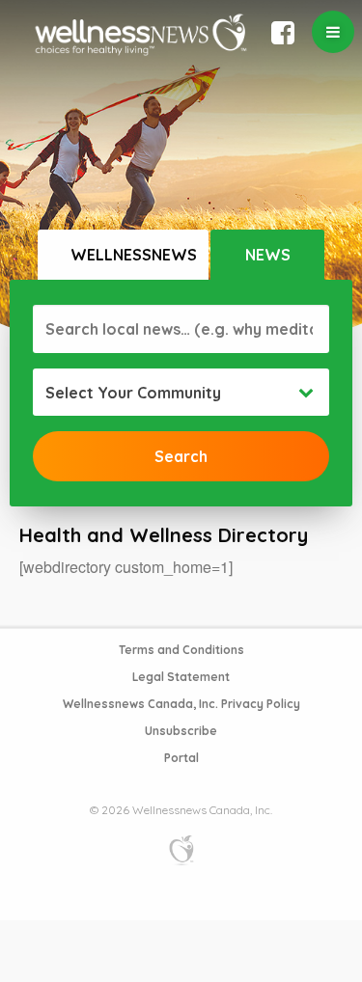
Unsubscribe (181, 730)
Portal (181, 757)
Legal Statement (181, 676)
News (268, 254)
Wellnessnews (133, 254)
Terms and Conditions (181, 649)
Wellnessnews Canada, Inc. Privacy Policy (181, 703)
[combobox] (181, 392)
